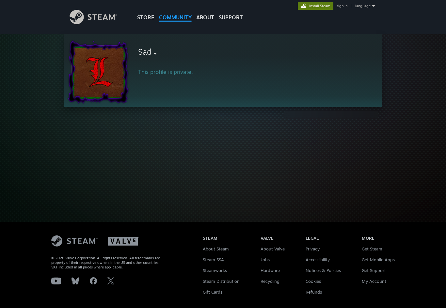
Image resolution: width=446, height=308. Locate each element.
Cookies (313, 281)
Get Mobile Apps (378, 259)
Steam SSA (213, 259)
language (363, 6)
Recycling (270, 281)
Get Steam (372, 248)
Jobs (265, 259)
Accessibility (318, 259)
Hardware (270, 270)
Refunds (314, 292)
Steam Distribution (221, 281)
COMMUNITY (175, 17)
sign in (342, 6)
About (205, 17)
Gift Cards (212, 292)
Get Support (374, 270)
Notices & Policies (323, 270)
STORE (145, 17)
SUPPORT (231, 17)
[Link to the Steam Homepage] (93, 22)
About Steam (216, 248)
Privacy (313, 248)
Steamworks (215, 270)
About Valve (273, 248)
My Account (374, 281)
